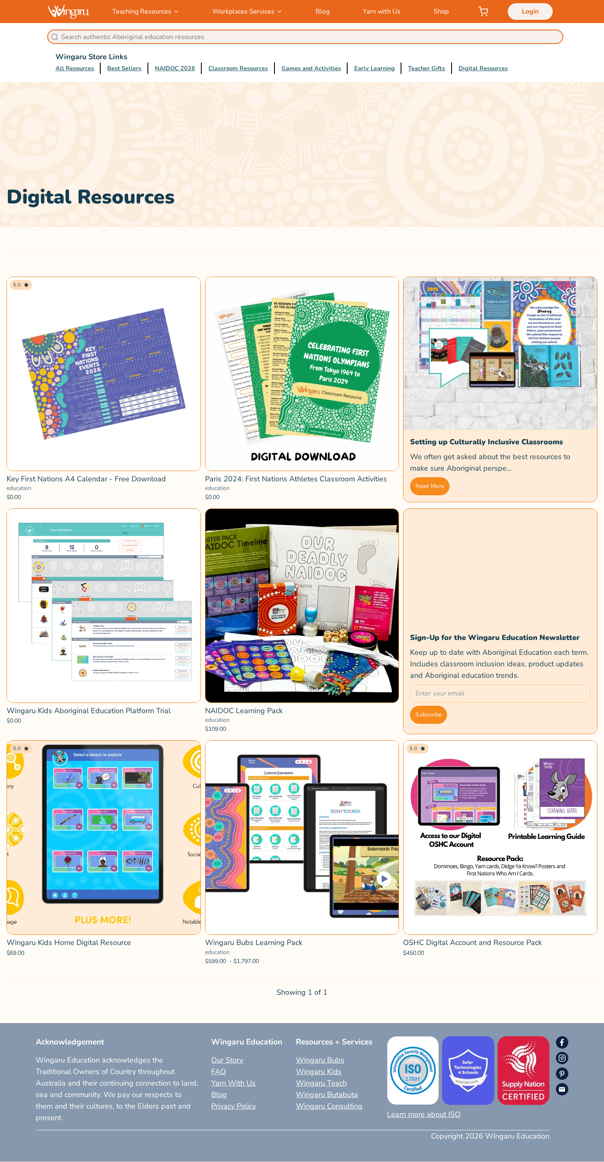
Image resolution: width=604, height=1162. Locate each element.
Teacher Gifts (426, 68)
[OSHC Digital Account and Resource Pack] (500, 837)
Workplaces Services (243, 11)
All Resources (74, 68)
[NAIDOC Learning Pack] (302, 605)
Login (530, 11)
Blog (323, 11)
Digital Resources (483, 68)
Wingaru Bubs (320, 1060)
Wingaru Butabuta (327, 1095)
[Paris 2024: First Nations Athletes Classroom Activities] (302, 374)
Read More (429, 486)
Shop (441, 11)
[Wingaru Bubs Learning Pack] (302, 837)
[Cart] (483, 11)
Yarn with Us (382, 11)
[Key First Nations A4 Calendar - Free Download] (104, 374)
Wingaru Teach (321, 1083)
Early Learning (374, 68)
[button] (103, 692)
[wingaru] (68, 11)
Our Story (227, 1060)
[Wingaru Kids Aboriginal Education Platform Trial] (104, 605)
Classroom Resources (238, 68)
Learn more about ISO (424, 1114)
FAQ (218, 1072)
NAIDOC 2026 (175, 68)
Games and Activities (311, 68)
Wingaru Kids (318, 1072)
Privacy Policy (233, 1106)
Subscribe (428, 714)
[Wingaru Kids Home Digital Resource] (104, 837)
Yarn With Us (233, 1083)
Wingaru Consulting (329, 1106)
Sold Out (103, 460)
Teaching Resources (141, 11)
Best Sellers (124, 68)
